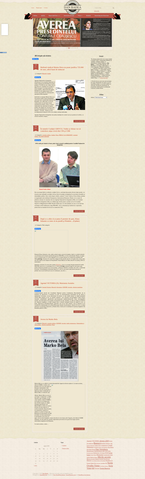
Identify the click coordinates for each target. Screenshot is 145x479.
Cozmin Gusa (97, 447)
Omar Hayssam (106, 459)
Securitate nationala (69, 15)
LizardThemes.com (71, 475)
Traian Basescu (105, 468)
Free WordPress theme (59, 475)
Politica (35, 15)
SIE (106, 463)
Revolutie (88, 15)
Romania (88, 463)
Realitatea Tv (109, 460)
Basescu (97, 443)
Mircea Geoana (91, 459)
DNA (109, 451)
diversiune (59, 287)
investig (70, 287)
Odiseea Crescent (99, 459)
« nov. (35, 465)
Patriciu (89, 460)
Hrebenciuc (96, 453)
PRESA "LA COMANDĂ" (66, 135)
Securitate (98, 463)
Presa (80, 15)
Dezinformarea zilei (99, 451)
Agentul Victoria (46, 287)
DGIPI (106, 451)
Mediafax (58, 264)
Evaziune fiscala (90, 453)
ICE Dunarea (102, 453)
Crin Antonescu (104, 447)
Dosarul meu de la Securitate (102, 15)
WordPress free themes (84, 475)
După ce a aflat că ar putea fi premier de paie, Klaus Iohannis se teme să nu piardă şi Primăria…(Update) (60, 220)
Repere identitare (54, 15)
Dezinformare (90, 451)
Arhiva (92, 97)
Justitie (43, 15)
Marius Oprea (93, 457)
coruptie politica (46, 135)
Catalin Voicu (97, 445)
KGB (106, 453)
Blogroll (44, 73)
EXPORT (65, 287)
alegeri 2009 (104, 441)
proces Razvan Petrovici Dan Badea (98, 460)
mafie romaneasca (71, 323)
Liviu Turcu (93, 455)
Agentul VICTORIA (93, 441)
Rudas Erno (93, 463)
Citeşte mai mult (104, 78)
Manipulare (100, 455)
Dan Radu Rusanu (91, 449)
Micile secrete (104, 457)
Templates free (43, 475)
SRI (93, 468)
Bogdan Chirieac (105, 443)
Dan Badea (111, 447)
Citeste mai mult (79, 121)
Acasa (32, 7)
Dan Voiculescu (102, 449)
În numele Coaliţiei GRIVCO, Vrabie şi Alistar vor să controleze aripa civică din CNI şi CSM (60, 130)
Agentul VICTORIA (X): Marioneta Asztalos (57, 283)
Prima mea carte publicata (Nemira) (42, 41)
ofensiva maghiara (77, 287)
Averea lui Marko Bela (48, 319)
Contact (46, 7)
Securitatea (103, 463)
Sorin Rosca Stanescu (104, 466)
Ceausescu (104, 445)
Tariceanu (97, 468)
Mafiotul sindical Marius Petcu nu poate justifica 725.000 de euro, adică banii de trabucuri (61, 68)
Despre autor (39, 7)
